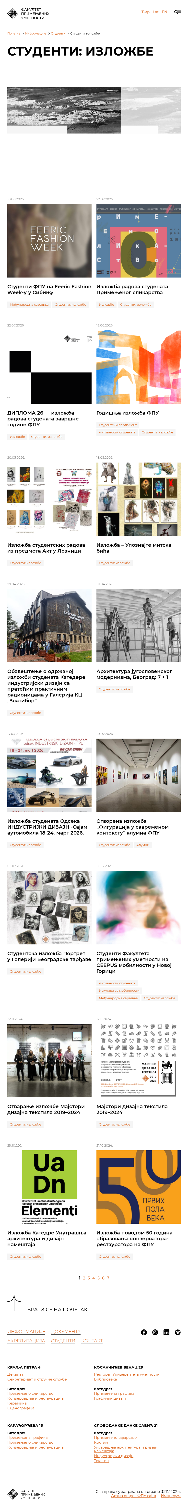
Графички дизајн (110, 1398)
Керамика (17, 1403)
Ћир (145, 12)
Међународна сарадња (29, 304)
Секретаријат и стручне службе (37, 1379)
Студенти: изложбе (70, 304)
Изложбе (106, 304)
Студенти (58, 33)
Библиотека (105, 1379)
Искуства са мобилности (119, 990)
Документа (66, 1331)
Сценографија (21, 1408)
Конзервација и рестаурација (35, 1398)
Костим (101, 1442)
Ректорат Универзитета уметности (127, 1374)
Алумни (142, 845)
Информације (35, 33)
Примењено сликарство (30, 1393)
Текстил (101, 1461)
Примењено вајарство (115, 1437)
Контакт (92, 1341)
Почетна (13, 33)
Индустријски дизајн (113, 1456)
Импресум (171, 1495)
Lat (156, 12)
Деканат (15, 1374)
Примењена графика (114, 1393)
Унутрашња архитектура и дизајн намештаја (125, 1449)
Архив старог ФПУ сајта (133, 1495)
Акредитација (26, 1341)
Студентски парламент (118, 425)
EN (164, 12)
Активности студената (117, 432)
